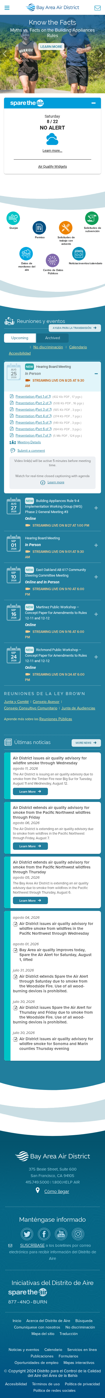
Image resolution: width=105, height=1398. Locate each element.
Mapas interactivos (79, 1363)
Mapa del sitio (43, 1334)
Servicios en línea (82, 1350)
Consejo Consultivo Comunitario (30, 708)
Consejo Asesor (46, 702)
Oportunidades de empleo (36, 1363)
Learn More (51, 46)
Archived (52, 338)
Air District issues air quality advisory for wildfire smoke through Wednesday (50, 760)
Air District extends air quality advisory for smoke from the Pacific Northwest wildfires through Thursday (51, 867)
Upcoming (19, 338)
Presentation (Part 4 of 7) (34, 416)
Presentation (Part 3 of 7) (34, 409)
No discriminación (48, 347)
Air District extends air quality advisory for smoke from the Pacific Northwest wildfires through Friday (51, 812)
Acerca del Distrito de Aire (48, 1321)
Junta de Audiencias (78, 708)
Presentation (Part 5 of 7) (34, 422)
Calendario (78, 347)
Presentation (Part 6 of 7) (34, 429)
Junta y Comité (16, 702)
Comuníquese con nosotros (37, 1327)
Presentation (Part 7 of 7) (33, 435)
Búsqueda (83, 1321)
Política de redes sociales (54, 1390)
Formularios (68, 1356)
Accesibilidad (20, 353)
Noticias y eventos (24, 1350)
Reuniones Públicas (55, 719)
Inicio (17, 1321)
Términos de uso (46, 1384)
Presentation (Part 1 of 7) (33, 396)
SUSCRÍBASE (32, 1245)
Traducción (69, 1334)
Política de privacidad (82, 1384)
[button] (5, 54)
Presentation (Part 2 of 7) (34, 403)
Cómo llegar (56, 1191)
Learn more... (52, 150)
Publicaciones (42, 1356)
